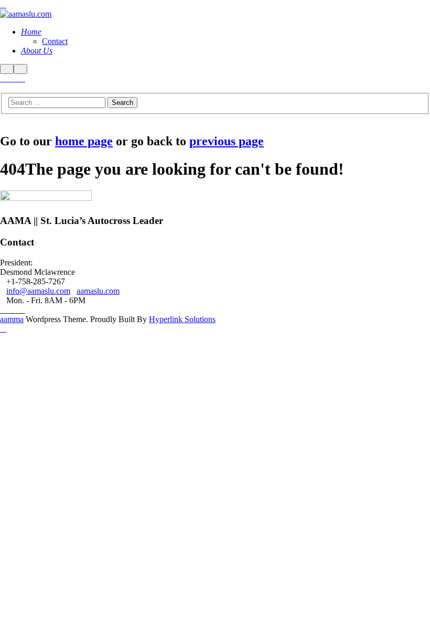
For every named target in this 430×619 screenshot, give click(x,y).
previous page (226, 141)
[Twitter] (16, 78)
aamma (12, 319)
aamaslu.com (98, 290)
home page (84, 141)
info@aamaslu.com (38, 290)
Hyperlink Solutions (182, 319)
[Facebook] (3, 78)
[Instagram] (9, 78)
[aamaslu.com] (25, 13)
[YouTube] (22, 78)
